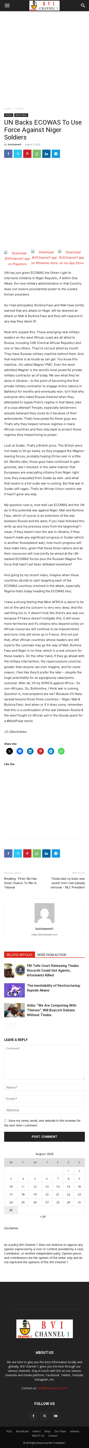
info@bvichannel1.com (52, 1388)
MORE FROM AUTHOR (51, 955)
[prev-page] (6, 1025)
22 (68, 1194)
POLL (9, 1431)
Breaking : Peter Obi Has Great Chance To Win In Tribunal (20, 883)
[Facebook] (8, 154)
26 (35, 1202)
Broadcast (22, 1431)
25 (23, 1202)
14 (57, 1186)
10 (11, 1186)
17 (11, 1194)
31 (11, 1210)
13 (47, 1186)
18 (23, 1194)
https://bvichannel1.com (44, 934)
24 (11, 1202)
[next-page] (13, 1025)
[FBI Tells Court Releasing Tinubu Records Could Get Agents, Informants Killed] (14, 970)
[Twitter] (18, 154)
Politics (19, 108)
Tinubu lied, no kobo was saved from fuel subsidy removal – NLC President (68, 883)
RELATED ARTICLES (19, 955)
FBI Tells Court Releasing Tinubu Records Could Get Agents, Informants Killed (53, 970)
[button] (7, 5)
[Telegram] (56, 154)
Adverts (74, 1431)
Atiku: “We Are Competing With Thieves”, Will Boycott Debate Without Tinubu (51, 1010)
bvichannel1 (15, 144)
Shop (47, 1431)
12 (35, 1186)
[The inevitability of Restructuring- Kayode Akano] (14, 990)
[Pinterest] (27, 154)
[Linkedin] (46, 154)
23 (79, 1194)
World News (21, 115)
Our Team (60, 1431)
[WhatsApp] (37, 154)
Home (7, 108)
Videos (36, 1431)
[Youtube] (56, 1416)
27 (47, 1202)
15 (68, 1186)
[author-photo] (44, 923)
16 (79, 1186)
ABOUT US (38, 1435)
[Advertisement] (44, 57)
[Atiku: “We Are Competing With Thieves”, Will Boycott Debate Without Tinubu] (14, 1010)
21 (57, 1194)
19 (35, 1194)
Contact (52, 1435)
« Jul (43, 1216)
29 (68, 1202)
